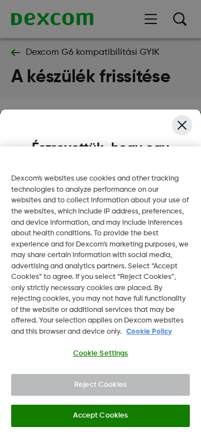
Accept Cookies (100, 415)
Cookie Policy (149, 331)
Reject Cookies (100, 384)
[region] (100, 291)
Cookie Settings (100, 353)
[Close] (182, 125)
